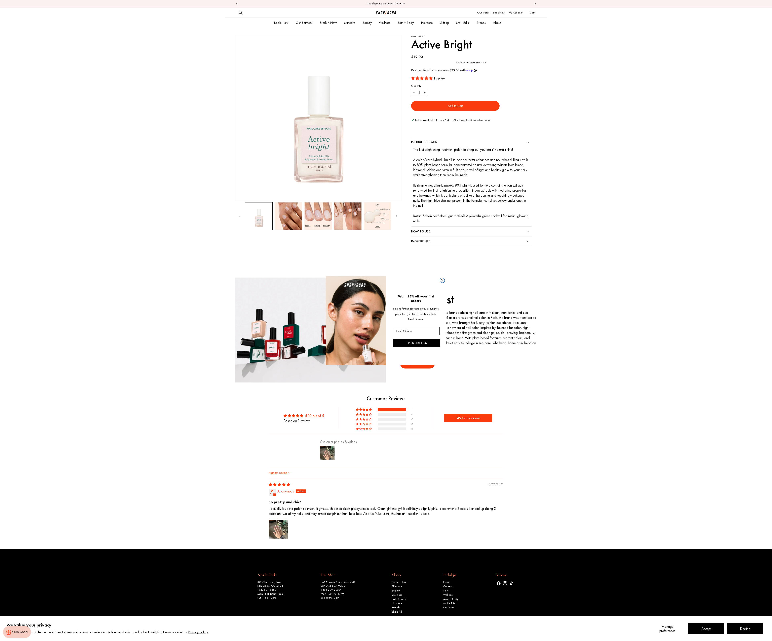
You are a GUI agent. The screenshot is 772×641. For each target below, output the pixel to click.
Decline (745, 628)
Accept (706, 628)
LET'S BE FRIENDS (416, 343)
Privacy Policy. (198, 632)
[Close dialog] (442, 280)
